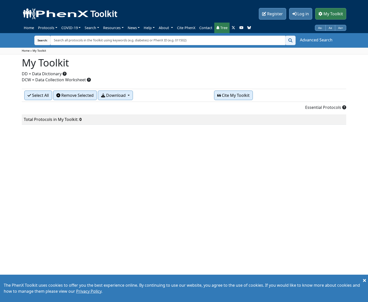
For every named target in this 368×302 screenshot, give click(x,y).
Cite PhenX (186, 27)
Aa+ (340, 28)
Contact (205, 27)
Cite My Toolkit (235, 95)
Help (148, 27)
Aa (330, 28)
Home (29, 27)
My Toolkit (332, 14)
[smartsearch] (290, 40)
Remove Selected (77, 95)
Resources (112, 27)
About (164, 27)
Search (90, 27)
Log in (302, 14)
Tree (223, 27)
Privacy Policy (88, 291)
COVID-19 (69, 27)
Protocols (46, 27)
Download (116, 95)
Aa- (320, 28)
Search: (43, 40)
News (132, 27)
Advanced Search (316, 40)
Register (274, 14)
